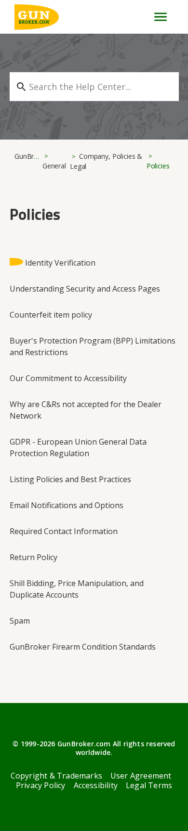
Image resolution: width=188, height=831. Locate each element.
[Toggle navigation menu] (156, 17)
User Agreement (141, 775)
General (54, 165)
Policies (158, 165)
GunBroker (31, 156)
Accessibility (96, 785)
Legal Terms (149, 785)
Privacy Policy (41, 785)
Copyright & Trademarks (56, 775)
